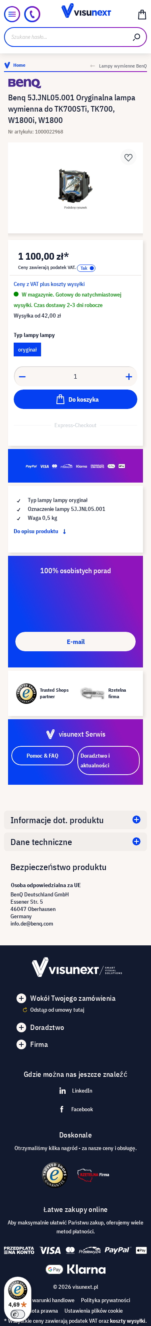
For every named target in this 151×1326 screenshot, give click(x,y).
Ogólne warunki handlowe (44, 1300)
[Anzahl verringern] (22, 376)
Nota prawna (43, 1310)
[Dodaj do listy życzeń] (128, 157)
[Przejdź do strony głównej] (75, 14)
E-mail (76, 642)
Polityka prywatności (105, 1300)
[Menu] (12, 14)
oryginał (27, 349)
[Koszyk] (142, 14)
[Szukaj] (137, 37)
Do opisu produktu (37, 531)
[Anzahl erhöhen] (129, 376)
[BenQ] (75, 83)
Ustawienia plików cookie (93, 1310)
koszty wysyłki (127, 1320)
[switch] (17, 1314)
